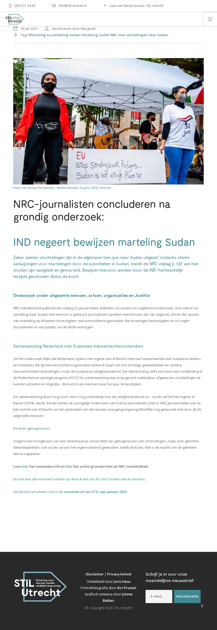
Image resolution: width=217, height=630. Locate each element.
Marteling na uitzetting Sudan (54, 34)
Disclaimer (95, 574)
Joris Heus (122, 581)
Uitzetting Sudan (95, 34)
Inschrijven (187, 596)
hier (25, 466)
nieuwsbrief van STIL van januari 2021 (95, 491)
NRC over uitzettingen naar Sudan (139, 34)
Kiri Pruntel (126, 587)
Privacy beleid (119, 574)
